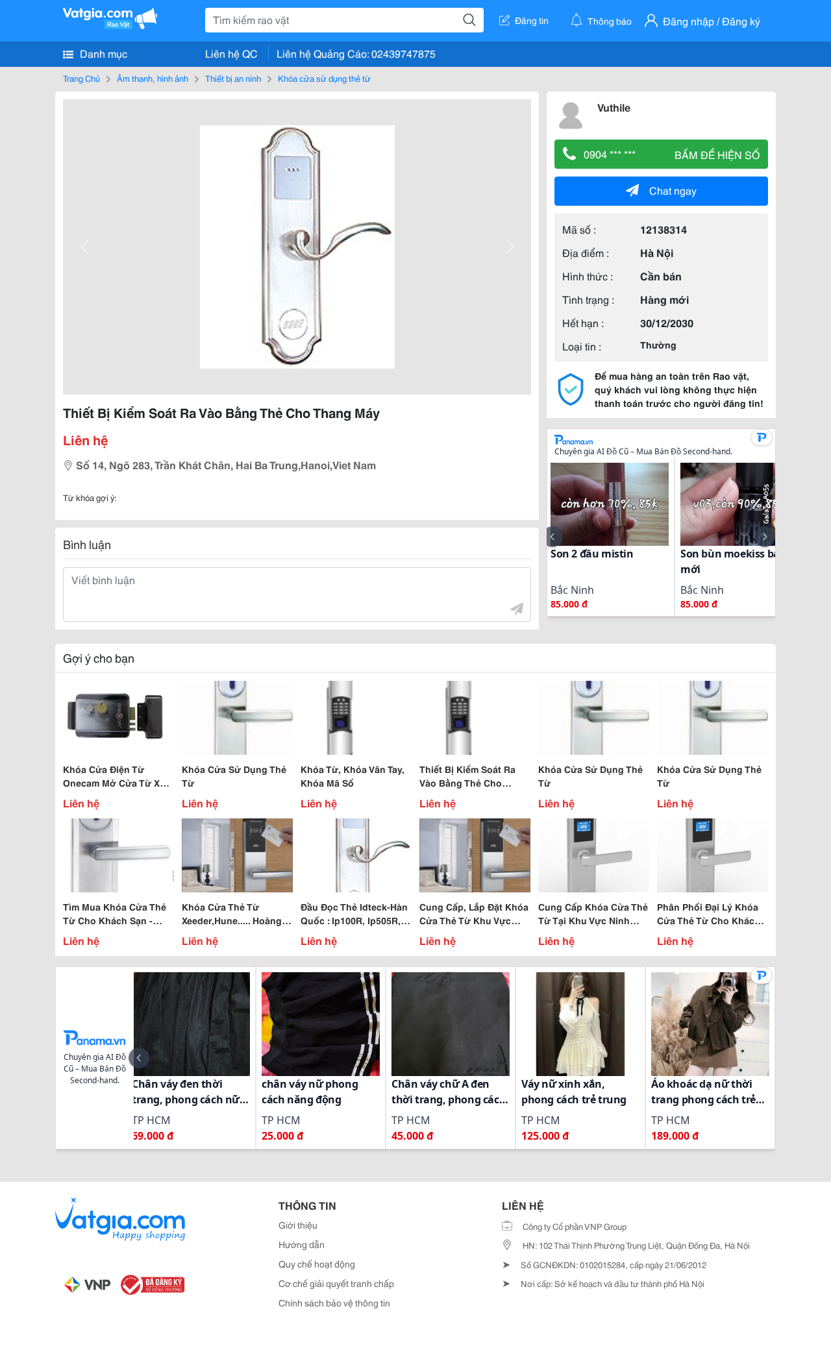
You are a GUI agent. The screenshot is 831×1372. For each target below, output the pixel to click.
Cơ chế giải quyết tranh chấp (336, 1283)
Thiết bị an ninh (233, 78)
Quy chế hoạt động (317, 1263)
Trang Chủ (81, 78)
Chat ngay (673, 189)
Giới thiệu (298, 1224)
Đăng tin (532, 20)
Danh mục (102, 52)
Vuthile (613, 106)
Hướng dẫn (302, 1244)
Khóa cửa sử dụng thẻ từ (324, 78)
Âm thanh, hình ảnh (152, 78)
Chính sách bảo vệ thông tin (334, 1302)
